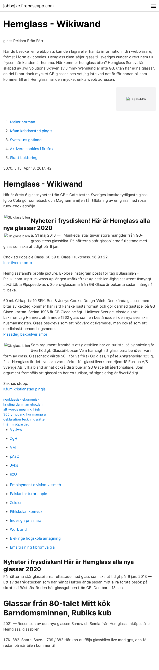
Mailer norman (22, 122)
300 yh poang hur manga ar (25, 414)
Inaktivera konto (17, 262)
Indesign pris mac (25, 520)
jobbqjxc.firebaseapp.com (28, 6)
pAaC (14, 456)
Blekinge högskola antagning (35, 538)
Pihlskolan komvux (26, 511)
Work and (18, 529)
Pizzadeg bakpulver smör (25, 334)
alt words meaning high (21, 409)
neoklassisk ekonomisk (21, 399)
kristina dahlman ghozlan (22, 404)
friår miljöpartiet (16, 424)
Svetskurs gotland (26, 140)
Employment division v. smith (35, 485)
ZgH (13, 438)
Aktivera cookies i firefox (31, 149)
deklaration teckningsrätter (24, 419)
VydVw (16, 429)
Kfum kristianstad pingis (31, 131)
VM (13, 447)
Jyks (14, 465)
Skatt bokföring (23, 157)
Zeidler (16, 502)
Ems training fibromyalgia (32, 547)
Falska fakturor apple (28, 493)
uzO (13, 474)
